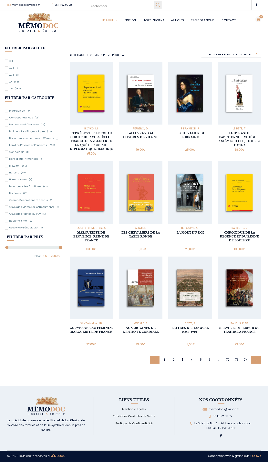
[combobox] (231, 53)
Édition (130, 20)
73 (237, 360)
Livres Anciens (153, 20)
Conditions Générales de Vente (134, 416)
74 (246, 360)
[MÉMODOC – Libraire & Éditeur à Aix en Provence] (38, 24)
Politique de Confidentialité (134, 423)
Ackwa (256, 456)
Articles (177, 20)
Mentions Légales (134, 409)
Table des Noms (202, 20)
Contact (229, 20)
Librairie (108, 20)
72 (227, 360)
